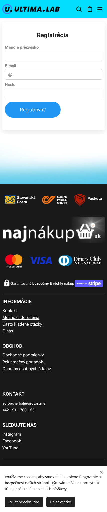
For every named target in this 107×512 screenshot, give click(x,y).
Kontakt (9, 310)
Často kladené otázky (22, 324)
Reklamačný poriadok (23, 361)
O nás (7, 330)
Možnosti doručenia (20, 317)
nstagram (12, 434)
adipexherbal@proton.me (23, 403)
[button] (79, 9)
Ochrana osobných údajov (26, 368)
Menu (100, 9)
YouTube (10, 447)
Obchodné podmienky (23, 354)
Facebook (11, 440)
